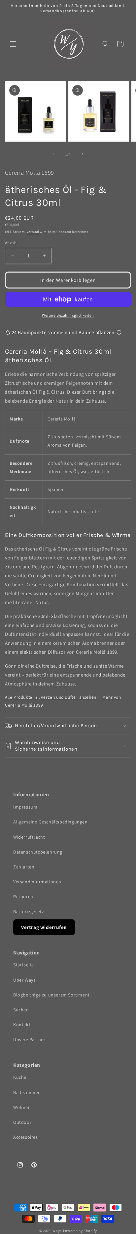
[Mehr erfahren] (119, 332)
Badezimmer (26, 1092)
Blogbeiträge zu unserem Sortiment (51, 995)
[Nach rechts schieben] (82, 154)
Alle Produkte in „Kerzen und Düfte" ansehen (50, 697)
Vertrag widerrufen (44, 927)
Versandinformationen (37, 882)
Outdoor (22, 1122)
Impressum (25, 807)
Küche (19, 1077)
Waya (57, 1230)
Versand (33, 232)
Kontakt (21, 1025)
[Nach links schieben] (53, 154)
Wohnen (22, 1107)
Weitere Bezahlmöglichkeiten (68, 315)
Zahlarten (23, 867)
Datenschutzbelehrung (37, 852)
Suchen (21, 1010)
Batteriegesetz (28, 911)
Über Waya (24, 980)
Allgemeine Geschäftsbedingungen (50, 822)
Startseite (23, 965)
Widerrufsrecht (29, 837)
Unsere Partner (29, 1039)
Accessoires (25, 1137)
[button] (13, 44)
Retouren (23, 897)
